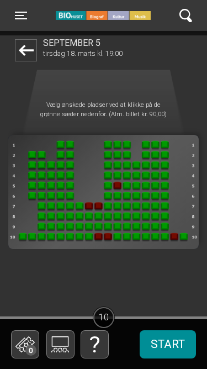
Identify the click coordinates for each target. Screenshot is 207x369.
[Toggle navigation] (186, 16)
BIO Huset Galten (102, 15)
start (168, 344)
